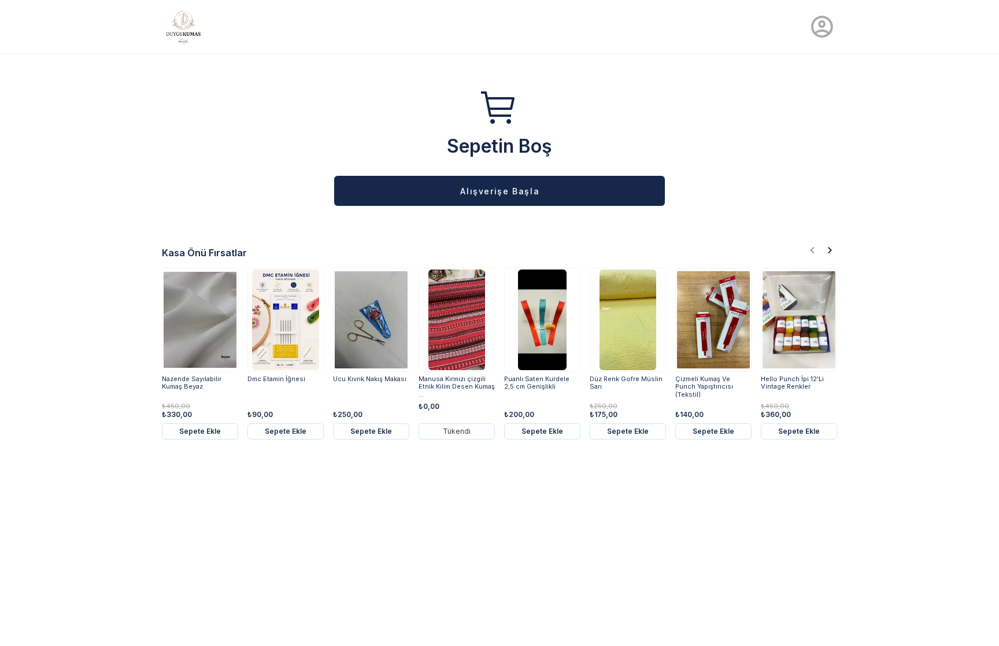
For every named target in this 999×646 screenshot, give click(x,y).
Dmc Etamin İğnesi (276, 379)
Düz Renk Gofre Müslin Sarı (626, 382)
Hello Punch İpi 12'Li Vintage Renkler (792, 382)
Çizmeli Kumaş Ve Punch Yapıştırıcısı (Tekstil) (704, 386)
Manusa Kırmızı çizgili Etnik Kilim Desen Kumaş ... (457, 386)
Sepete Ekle (200, 431)
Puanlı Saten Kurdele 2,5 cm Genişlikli (536, 382)
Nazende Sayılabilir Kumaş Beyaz (191, 382)
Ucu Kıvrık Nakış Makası (369, 379)
